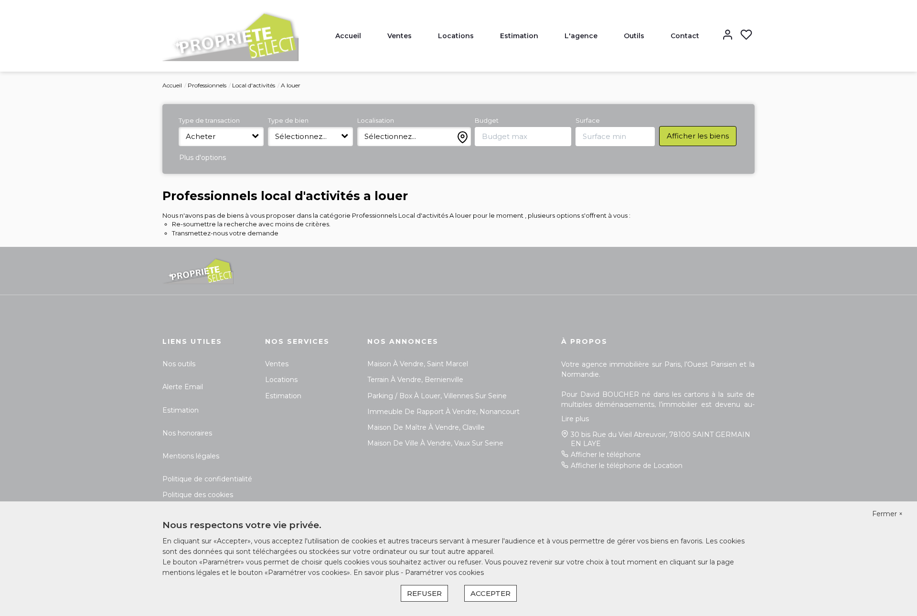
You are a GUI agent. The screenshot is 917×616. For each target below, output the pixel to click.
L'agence (581, 36)
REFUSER (424, 593)
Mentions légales (190, 456)
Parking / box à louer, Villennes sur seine (437, 396)
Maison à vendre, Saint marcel (417, 364)
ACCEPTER (490, 593)
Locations (456, 36)
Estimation (519, 36)
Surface (588, 120)
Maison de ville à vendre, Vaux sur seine (435, 443)
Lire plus (575, 418)
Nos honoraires (187, 433)
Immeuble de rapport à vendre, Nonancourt (443, 411)
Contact (685, 36)
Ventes (399, 36)
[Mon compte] (728, 35)
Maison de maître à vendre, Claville (426, 427)
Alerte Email (182, 386)
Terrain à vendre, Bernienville (415, 379)
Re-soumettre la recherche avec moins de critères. (251, 224)
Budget (487, 120)
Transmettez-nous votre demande (225, 233)
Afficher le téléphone (606, 454)
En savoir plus (377, 572)
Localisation (375, 120)
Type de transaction (209, 120)
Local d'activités (253, 85)
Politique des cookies (197, 494)
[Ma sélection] (746, 35)
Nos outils (178, 364)
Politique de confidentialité (207, 479)
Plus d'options (202, 157)
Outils (634, 36)
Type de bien (288, 120)
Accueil (348, 36)
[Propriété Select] (230, 35)
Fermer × (887, 514)
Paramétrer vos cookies (444, 572)
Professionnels (207, 85)
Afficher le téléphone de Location (626, 465)
